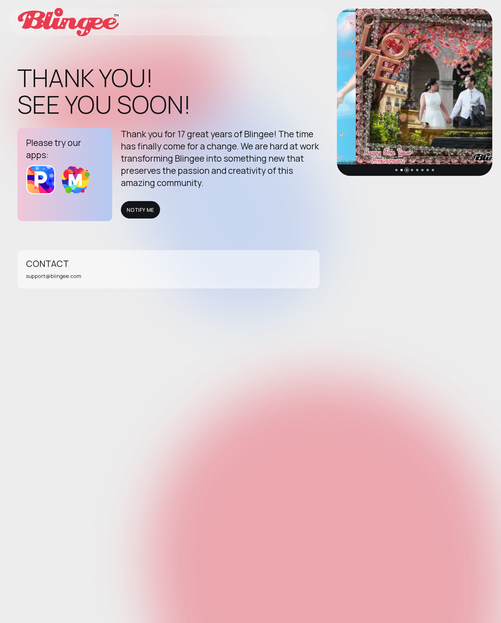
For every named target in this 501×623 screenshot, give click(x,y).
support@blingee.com (53, 275)
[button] (396, 170)
